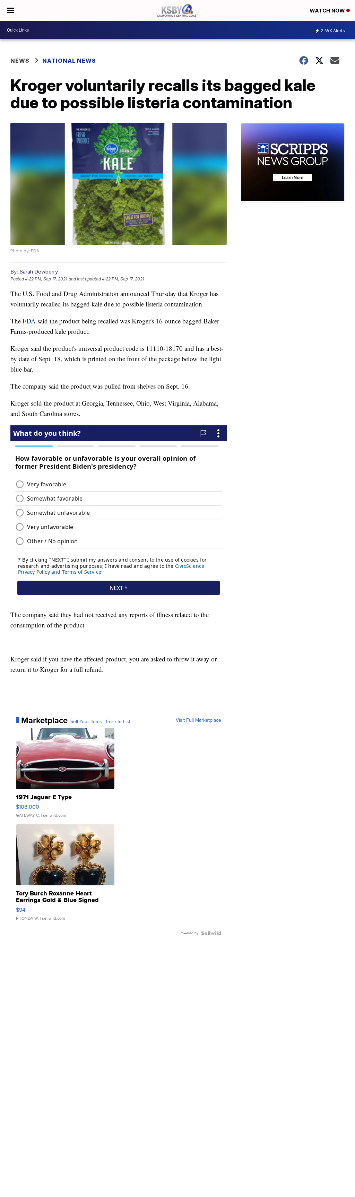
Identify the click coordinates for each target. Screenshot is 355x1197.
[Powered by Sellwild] (211, 933)
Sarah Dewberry (38, 271)
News (19, 60)
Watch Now (328, 10)
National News (69, 60)
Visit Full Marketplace (198, 720)
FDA (29, 320)
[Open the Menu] (10, 10)
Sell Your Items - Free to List (100, 721)
